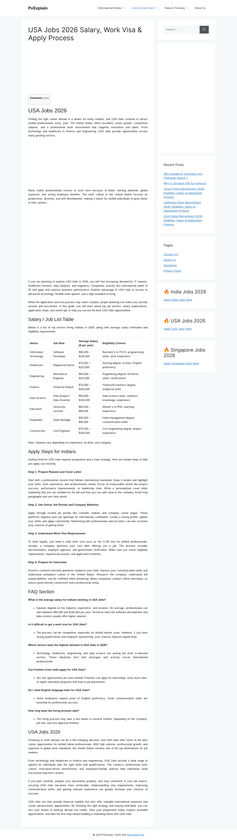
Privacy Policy (172, 270)
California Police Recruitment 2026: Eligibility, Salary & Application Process (182, 206)
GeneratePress (135, 834)
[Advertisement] (88, 70)
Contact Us (171, 254)
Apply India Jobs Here (178, 299)
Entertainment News (109, 8)
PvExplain (38, 8)
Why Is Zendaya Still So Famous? (185, 183)
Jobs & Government (143, 8)
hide (45, 98)
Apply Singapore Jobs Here (181, 363)
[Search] (204, 29)
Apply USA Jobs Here (178, 328)
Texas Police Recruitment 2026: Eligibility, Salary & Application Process (184, 193)
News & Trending (175, 8)
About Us (200, 8)
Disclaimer (170, 265)
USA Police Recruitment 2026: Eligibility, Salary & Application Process (183, 220)
